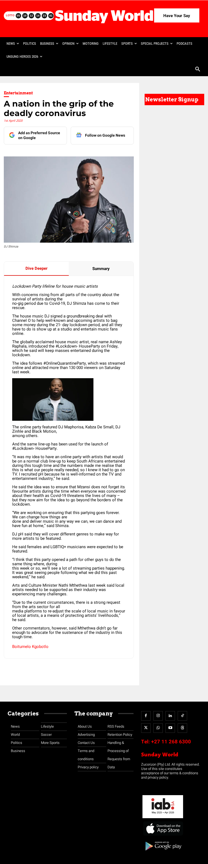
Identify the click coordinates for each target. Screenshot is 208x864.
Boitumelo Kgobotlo (30, 647)
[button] (197, 69)
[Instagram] (158, 716)
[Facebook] (146, 716)
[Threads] (182, 728)
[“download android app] (162, 852)
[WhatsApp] (158, 728)
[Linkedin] (170, 716)
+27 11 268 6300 (171, 742)
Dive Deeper (36, 268)
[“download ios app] (162, 835)
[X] (146, 728)
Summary (101, 269)
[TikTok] (182, 716)
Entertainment (18, 93)
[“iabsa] (162, 818)
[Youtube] (170, 728)
